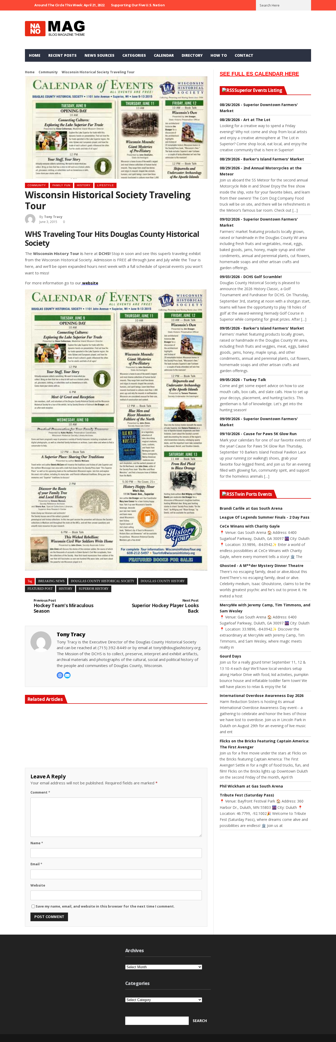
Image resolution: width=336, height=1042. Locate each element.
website (89, 282)
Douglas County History (163, 581)
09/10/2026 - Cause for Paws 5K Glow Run (258, 433)
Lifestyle (105, 185)
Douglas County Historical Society (102, 581)
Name (36, 843)
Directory (192, 55)
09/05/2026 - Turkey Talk (243, 379)
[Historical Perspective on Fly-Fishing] (53, 729)
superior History (94, 589)
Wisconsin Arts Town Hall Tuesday (178, 754)
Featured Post (40, 589)
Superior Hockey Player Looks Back (165, 606)
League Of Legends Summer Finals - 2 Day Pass (264, 517)
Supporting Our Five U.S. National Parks (144, 5)
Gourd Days (230, 656)
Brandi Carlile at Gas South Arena (251, 508)
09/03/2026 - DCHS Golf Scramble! (251, 276)
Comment (40, 792)
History (84, 185)
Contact (244, 55)
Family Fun (61, 185)
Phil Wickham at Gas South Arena (251, 786)
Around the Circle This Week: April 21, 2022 (69, 5)
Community (48, 72)
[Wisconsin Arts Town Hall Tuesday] (178, 729)
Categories (134, 55)
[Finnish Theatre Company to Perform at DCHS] (116, 729)
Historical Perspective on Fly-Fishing (53, 754)
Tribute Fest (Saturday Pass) (247, 795)
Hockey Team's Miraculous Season (63, 606)
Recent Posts (62, 55)
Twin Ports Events (253, 494)
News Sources (99, 55)
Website (37, 885)
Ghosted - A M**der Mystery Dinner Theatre (261, 565)
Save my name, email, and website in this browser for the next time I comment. (105, 906)
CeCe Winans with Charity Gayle (250, 526)
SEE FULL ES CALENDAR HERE (259, 74)
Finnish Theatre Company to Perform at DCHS (115, 754)
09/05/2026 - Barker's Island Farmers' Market (262, 328)
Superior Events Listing (258, 90)
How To (219, 55)
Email (36, 864)
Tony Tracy (53, 217)
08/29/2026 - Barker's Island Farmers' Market (262, 159)
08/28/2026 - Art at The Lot (245, 119)
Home (34, 55)
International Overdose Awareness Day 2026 (261, 695)
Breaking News (51, 581)
